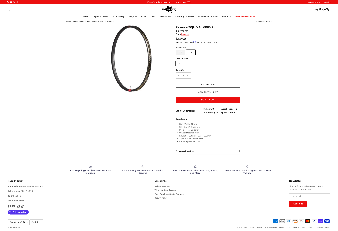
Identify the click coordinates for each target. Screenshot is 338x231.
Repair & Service (101, 16)
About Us (226, 16)
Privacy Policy (242, 227)
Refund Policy (307, 227)
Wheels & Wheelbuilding (82, 21)
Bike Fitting (118, 16)
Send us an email (16, 200)
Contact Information (322, 227)
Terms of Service (256, 227)
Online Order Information (274, 227)
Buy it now (208, 100)
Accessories (165, 16)
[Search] (8, 9)
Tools (153, 16)
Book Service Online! (245, 16)
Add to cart (208, 84)
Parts (143, 16)
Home (85, 16)
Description (181, 119)
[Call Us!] (316, 9)
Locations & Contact (208, 16)
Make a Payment (162, 186)
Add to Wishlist (208, 92)
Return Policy (160, 198)
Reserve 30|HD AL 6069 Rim (103, 21)
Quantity (180, 70)
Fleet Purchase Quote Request (169, 194)
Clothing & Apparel (184, 16)
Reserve (185, 34)
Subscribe (298, 204)
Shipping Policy (293, 227)
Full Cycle (16, 227)
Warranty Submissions (165, 190)
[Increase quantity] (188, 75)
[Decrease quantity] (178, 75)
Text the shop (14, 196)
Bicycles (133, 16)
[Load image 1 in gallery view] (131, 58)
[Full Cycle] (169, 9)
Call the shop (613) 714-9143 (20, 191)
